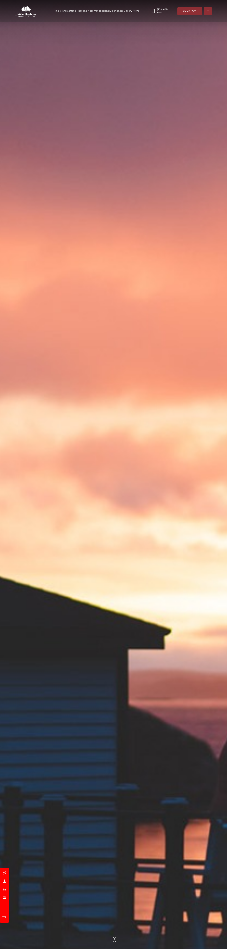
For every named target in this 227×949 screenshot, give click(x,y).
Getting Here (75, 11)
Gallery (128, 11)
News (136, 11)
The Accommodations (96, 11)
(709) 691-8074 (162, 11)
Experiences (116, 11)
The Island (61, 11)
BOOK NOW (190, 11)
